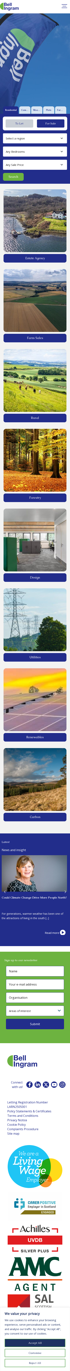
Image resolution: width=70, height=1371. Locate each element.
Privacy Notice (17, 1120)
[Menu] (64, 6)
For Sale (50, 123)
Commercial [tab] (25, 110)
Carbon (35, 817)
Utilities (35, 657)
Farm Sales (35, 338)
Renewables (35, 737)
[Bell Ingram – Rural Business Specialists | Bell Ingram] (9, 7)
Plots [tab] (48, 110)
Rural (35, 418)
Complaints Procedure (22, 1129)
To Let (19, 123)
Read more (52, 933)
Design (35, 577)
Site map (13, 1133)
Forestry (35, 498)
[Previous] (5, 891)
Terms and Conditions (22, 1116)
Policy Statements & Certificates (29, 1111)
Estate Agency (35, 258)
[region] (35, 1339)
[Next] (65, 891)
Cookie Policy (16, 1125)
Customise (35, 1353)
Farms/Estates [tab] (61, 110)
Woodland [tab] (37, 110)
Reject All (35, 1363)
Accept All (35, 1343)
